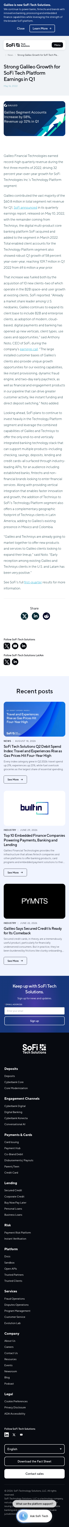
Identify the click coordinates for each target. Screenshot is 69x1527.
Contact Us (11, 1353)
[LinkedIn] (23, 646)
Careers (9, 1346)
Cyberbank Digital (15, 1105)
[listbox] (34, 1449)
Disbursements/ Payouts (18, 1160)
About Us (9, 1340)
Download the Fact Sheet (34, 1461)
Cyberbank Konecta (16, 1118)
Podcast (9, 1383)
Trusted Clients (13, 1280)
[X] (7, 646)
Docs (7, 1256)
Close (21, 28)
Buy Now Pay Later (15, 1202)
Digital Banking (13, 1112)
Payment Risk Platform (17, 1232)
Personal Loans (13, 1208)
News (10, 55)
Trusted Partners (14, 1274)
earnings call (29, 349)
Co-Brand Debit (13, 1154)
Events (8, 1365)
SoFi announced (25, 207)
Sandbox (9, 1262)
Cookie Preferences (16, 1401)
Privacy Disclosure (15, 1407)
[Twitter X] (14, 1434)
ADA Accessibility (14, 1413)
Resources (10, 1359)
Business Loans (13, 1214)
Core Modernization (16, 1088)
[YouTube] (15, 646)
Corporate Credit (14, 1196)
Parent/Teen (11, 1166)
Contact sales (34, 1473)
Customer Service (14, 1316)
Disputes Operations (16, 1304)
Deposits (9, 1075)
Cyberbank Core (14, 1082)
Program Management (17, 1310)
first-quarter (33, 582)
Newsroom (10, 1371)
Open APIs (10, 1268)
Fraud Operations (14, 1298)
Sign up (34, 1020)
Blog (7, 1377)
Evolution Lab (12, 1323)
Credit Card (11, 1172)
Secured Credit (13, 1190)
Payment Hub (12, 1148)
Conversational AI (14, 1124)
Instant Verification (15, 1238)
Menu (57, 44)
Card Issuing (11, 1142)
